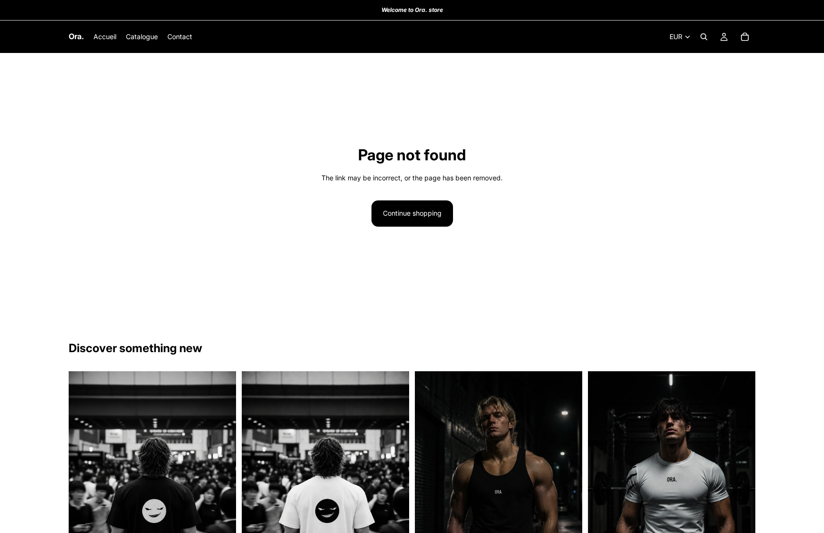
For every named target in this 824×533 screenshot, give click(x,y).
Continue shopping (412, 213)
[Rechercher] (703, 36)
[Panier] (744, 36)
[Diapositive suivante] (221, 497)
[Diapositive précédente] (83, 497)
